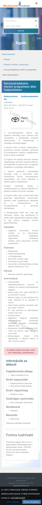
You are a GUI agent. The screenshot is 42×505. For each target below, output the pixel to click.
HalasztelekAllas (8, 54)
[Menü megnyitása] (36, 3)
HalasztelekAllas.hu (21, 486)
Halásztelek (8, 102)
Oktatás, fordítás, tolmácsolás (16, 64)
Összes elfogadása (31, 502)
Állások (7, 59)
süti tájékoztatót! (18, 498)
